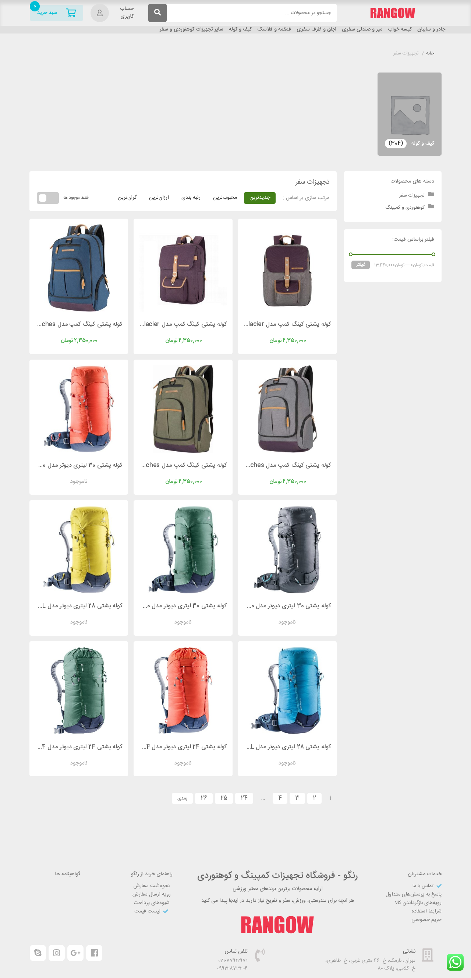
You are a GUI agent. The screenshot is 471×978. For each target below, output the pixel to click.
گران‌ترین (127, 197)
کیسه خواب (400, 29)
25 (223, 798)
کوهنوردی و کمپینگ (405, 208)
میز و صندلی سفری (362, 29)
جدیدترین (259, 197)
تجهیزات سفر (412, 195)
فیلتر (360, 265)
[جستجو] (157, 13)
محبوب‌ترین (225, 197)
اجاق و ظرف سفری (316, 29)
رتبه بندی (191, 197)
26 (204, 798)
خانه (430, 53)
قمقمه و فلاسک (274, 29)
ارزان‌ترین (159, 197)
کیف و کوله (240, 29)
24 (244, 798)
